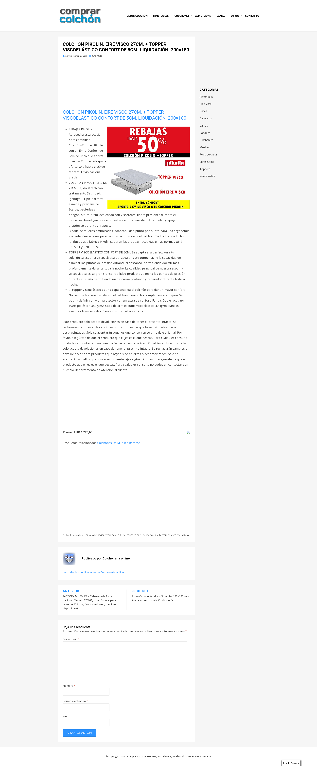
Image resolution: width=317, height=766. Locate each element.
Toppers (205, 169)
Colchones (182, 15)
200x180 (100, 535)
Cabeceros (206, 118)
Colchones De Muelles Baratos (118, 443)
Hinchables (161, 15)
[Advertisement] (126, 85)
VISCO (173, 535)
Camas (220, 15)
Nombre (69, 686)
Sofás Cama (207, 162)
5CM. (114, 535)
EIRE (139, 535)
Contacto (252, 15)
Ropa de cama (208, 154)
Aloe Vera (205, 104)
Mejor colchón (137, 15)
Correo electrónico (75, 701)
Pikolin (158, 535)
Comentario (71, 639)
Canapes (205, 133)
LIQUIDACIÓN (147, 535)
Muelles (79, 535)
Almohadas (203, 15)
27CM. (108, 535)
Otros (235, 15)
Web (65, 716)
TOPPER (166, 535)
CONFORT (131, 535)
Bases (203, 111)
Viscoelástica (207, 176)
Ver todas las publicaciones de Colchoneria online (93, 572)
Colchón (121, 535)
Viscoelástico (183, 535)
